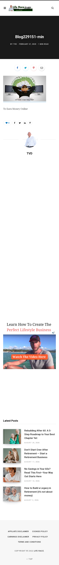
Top (30, 559)
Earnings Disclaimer (18, 537)
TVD (15, 44)
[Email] (42, 68)
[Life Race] (21, 8)
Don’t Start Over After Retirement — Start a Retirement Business (36, 453)
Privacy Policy (40, 537)
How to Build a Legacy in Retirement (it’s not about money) (38, 492)
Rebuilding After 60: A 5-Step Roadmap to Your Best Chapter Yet (39, 434)
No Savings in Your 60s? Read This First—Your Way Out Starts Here (38, 472)
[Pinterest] (34, 68)
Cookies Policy (40, 531)
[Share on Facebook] (17, 68)
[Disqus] (29, 195)
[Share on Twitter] (25, 68)
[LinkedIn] (25, 122)
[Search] (52, 8)
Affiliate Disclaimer (18, 531)
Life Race (39, 551)
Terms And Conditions (29, 542)
